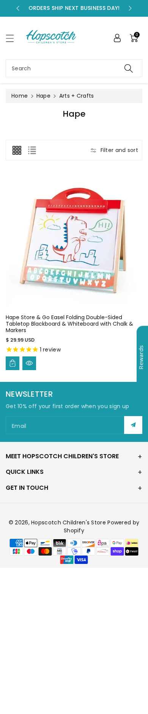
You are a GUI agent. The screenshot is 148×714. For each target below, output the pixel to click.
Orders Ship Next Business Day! (74, 8)
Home (19, 96)
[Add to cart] (12, 363)
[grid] (17, 150)
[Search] (128, 68)
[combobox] (74, 68)
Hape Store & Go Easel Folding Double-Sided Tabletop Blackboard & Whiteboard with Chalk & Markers (69, 323)
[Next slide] (130, 8)
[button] (13, 38)
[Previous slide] (17, 8)
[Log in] (117, 38)
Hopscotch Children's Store (68, 522)
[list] (32, 150)
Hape (43, 96)
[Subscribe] (133, 425)
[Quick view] (29, 363)
